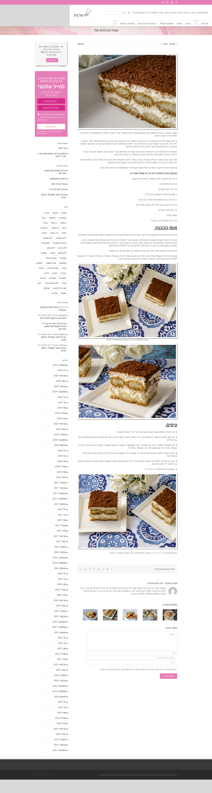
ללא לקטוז (62, 253)
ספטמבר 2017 (59, 498)
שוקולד (63, 293)
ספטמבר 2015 (59, 627)
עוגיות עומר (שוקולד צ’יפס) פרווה (53, 196)
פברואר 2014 (59, 728)
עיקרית (63, 273)
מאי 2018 (61, 461)
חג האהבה (148, 553)
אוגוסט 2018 (60, 445)
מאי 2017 (61, 520)
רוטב (39, 283)
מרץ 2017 (61, 530)
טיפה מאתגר (61, 238)
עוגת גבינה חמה (58, 184)
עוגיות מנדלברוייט (57, 189)
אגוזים (63, 213)
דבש (64, 228)
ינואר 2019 (61, 429)
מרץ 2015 (61, 659)
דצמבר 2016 (60, 546)
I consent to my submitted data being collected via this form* (51, 117)
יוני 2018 (62, 455)
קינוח (64, 283)
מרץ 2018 (61, 472)
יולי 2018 (62, 450)
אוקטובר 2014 (59, 686)
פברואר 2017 (59, 536)
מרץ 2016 (61, 595)
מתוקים (39, 263)
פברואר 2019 (59, 423)
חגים (142, 553)
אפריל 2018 (60, 466)
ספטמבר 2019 (59, 391)
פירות (46, 273)
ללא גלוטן (51, 248)
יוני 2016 (62, 579)
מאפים (44, 253)
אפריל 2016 (60, 589)
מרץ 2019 (61, 418)
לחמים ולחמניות (59, 243)
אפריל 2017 (60, 525)
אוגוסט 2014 (60, 696)
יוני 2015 (62, 643)
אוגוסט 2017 (60, 504)
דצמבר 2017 (60, 482)
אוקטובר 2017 (59, 493)
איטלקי (55, 213)
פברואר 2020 (59, 375)
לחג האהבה (47, 238)
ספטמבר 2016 (59, 562)
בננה (44, 218)
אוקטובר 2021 (59, 365)
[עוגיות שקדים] (85, 610)
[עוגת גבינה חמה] (148, 610)
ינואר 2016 (61, 605)
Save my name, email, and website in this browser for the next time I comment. (137, 670)
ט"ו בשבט (54, 233)
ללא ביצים (62, 248)
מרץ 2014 (61, 723)
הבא (166, 44)
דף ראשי (62, 148)
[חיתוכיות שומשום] (169, 610)
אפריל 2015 (60, 653)
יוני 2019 (62, 402)
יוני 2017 (62, 514)
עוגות (131, 553)
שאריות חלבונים (59, 288)
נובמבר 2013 (60, 744)
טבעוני (44, 233)
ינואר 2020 (61, 381)
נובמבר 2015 (60, 616)
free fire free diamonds (55, 323)
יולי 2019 (62, 397)
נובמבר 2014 (60, 680)
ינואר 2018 (61, 477)
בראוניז (63, 223)
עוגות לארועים (53, 268)
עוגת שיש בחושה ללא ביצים (53, 318)
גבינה (45, 223)
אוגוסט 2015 (60, 632)
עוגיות (41, 268)
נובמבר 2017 (60, 488)
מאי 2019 (61, 407)
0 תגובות (113, 553)
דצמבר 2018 (60, 434)
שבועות (119, 553)
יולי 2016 (62, 573)
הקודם (172, 44)
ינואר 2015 (61, 669)
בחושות (52, 218)
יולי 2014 (62, 702)
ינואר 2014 (61, 734)
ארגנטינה (62, 218)
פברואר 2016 (59, 600)
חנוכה (63, 233)
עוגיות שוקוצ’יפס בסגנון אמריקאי (55, 172)
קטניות (43, 278)
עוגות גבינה (125, 553)
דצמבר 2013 (60, 739)
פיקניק (54, 273)
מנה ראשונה (51, 263)
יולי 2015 (62, 637)
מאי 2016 (61, 584)
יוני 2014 (62, 707)
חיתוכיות (44, 228)
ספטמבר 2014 (59, 691)
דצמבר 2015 (60, 611)
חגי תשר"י (55, 228)
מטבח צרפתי (51, 258)
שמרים (54, 293)
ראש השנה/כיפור (52, 283)
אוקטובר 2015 (59, 621)
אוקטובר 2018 (59, 439)
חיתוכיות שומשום (58, 178)
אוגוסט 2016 (60, 568)
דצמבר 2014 (60, 675)
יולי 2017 (62, 509)
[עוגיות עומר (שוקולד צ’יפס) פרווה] (106, 610)
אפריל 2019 (60, 413)
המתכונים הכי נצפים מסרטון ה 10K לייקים (52, 155)
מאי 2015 (61, 648)
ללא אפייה (137, 553)
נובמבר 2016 (60, 552)
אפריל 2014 (60, 718)
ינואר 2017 (61, 541)
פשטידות (62, 278)
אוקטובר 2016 (59, 557)
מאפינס (63, 258)
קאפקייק (52, 278)
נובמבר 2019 (60, 386)
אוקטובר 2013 (59, 750)
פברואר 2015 (59, 664)
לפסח (52, 253)
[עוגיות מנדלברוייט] (127, 610)
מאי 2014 (61, 712)
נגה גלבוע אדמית (170, 553)
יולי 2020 (62, 370)
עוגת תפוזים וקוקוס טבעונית (53, 308)
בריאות (54, 223)
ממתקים (62, 263)
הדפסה (80, 44)
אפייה (46, 213)
